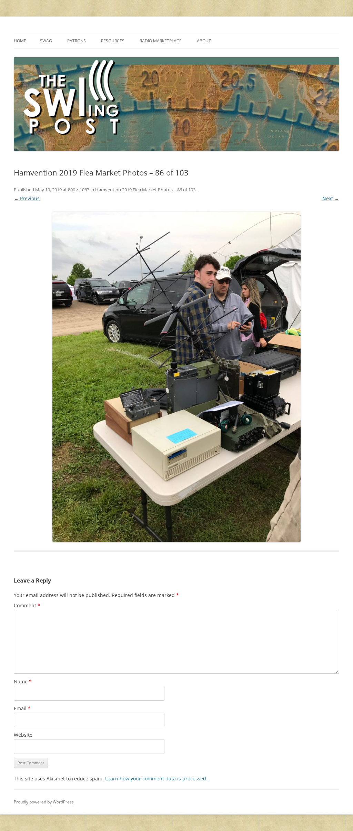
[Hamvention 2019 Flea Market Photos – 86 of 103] (176, 377)
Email (22, 708)
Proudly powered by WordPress (44, 802)
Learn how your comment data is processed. (156, 778)
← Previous (27, 198)
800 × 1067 (78, 190)
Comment (27, 605)
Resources (112, 41)
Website (23, 735)
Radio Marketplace (161, 41)
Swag (46, 41)
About (204, 41)
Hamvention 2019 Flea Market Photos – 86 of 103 (145, 190)
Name (23, 681)
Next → (330, 198)
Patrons (76, 41)
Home (20, 41)
